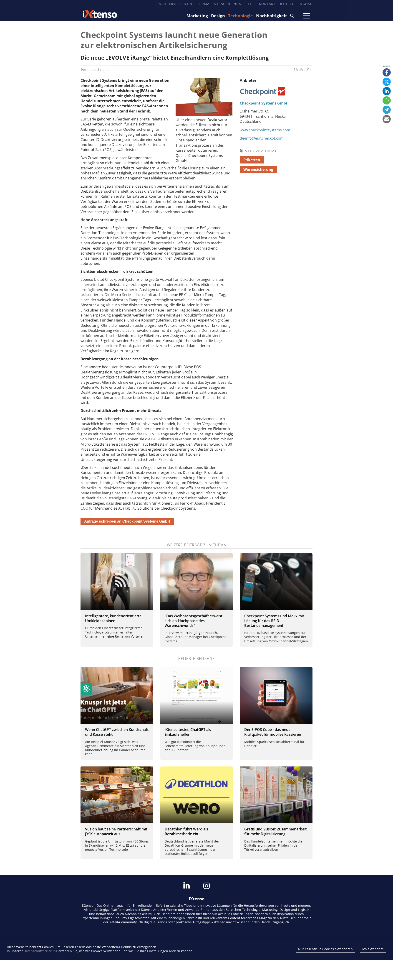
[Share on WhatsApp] (387, 100)
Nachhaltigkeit (271, 15)
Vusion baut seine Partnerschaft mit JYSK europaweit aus (116, 831)
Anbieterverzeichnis (176, 4)
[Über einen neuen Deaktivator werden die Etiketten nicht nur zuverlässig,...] (204, 114)
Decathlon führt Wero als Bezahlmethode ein (186, 831)
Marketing (197, 15)
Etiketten (251, 159)
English (305, 4)
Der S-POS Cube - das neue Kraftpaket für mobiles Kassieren (272, 732)
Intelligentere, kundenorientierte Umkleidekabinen (113, 618)
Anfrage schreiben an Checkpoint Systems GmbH (127, 521)
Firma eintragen (214, 4)
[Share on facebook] (387, 72)
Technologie (240, 15)
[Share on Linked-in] (387, 91)
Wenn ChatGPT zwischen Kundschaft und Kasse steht (117, 732)
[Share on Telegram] (387, 110)
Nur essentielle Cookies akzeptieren (325, 949)
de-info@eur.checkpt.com (262, 138)
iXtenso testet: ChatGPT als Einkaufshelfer (188, 732)
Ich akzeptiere (373, 949)
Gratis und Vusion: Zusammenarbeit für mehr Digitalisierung (275, 831)
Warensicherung (258, 169)
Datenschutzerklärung (41, 951)
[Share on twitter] (387, 82)
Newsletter (245, 4)
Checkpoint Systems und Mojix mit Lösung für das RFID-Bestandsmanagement (274, 620)
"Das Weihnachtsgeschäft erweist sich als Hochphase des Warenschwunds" (193, 620)
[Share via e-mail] (387, 119)
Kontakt (267, 4)
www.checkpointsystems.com (265, 130)
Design (218, 15)
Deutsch (287, 4)
